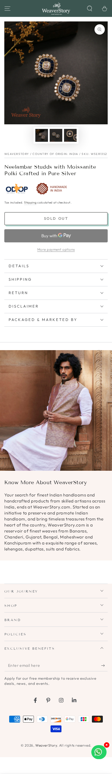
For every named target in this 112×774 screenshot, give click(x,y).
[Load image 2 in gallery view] (56, 135)
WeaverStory (46, 745)
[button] (89, 8)
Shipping (30, 202)
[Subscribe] (104, 665)
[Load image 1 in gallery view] (41, 135)
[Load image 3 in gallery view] (70, 135)
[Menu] (7, 8)
